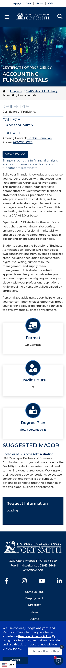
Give (28, 3)
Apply (17, 3)
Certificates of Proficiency (42, 91)
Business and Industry (18, 125)
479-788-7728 (22, 142)
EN (10, 664)
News (39, 3)
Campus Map (34, 591)
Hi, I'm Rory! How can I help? (45, 651)
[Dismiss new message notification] (62, 647)
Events (34, 618)
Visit (50, 3)
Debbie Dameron (39, 138)
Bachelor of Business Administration (28, 454)
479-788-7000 (33, 570)
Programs (16, 91)
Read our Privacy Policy (34, 636)
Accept (15, 660)
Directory (34, 604)
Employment (34, 598)
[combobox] (8, 664)
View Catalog (15, 154)
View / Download (31, 429)
